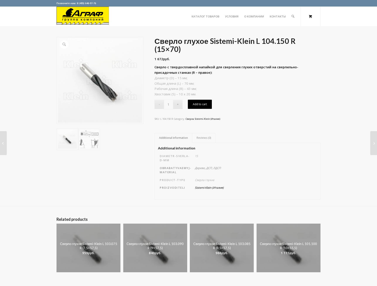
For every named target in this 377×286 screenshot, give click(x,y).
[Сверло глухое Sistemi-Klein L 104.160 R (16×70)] (373, 143)
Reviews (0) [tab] (204, 138)
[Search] (293, 16)
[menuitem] (205, 16)
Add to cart (200, 104)
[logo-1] (83, 16)
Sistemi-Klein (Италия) (209, 188)
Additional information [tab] (173, 138)
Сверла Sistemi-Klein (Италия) (202, 118)
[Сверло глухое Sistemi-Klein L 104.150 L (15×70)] (3, 143)
